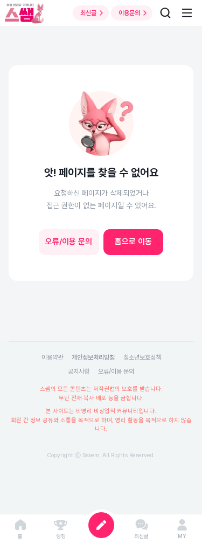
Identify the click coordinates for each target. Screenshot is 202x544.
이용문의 (129, 13)
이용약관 (52, 357)
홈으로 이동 (133, 241)
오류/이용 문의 (68, 241)
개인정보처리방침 (93, 357)
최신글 (88, 13)
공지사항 (78, 371)
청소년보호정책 (142, 357)
